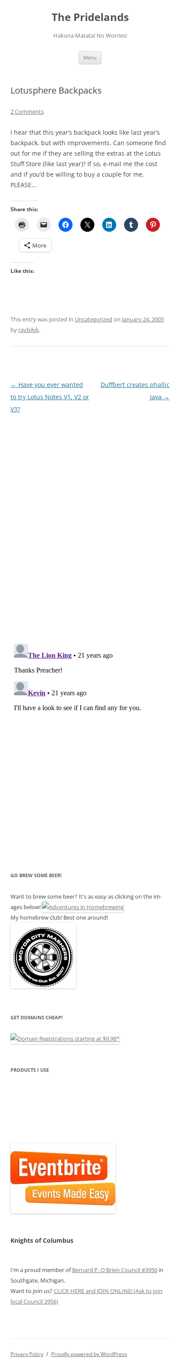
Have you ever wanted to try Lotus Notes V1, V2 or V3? (49, 396)
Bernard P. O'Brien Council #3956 (114, 1270)
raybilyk (28, 330)
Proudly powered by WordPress (89, 1354)
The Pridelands (90, 17)
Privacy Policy (26, 1354)
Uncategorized (93, 319)
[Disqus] (90, 524)
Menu (90, 57)
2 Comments (27, 111)
